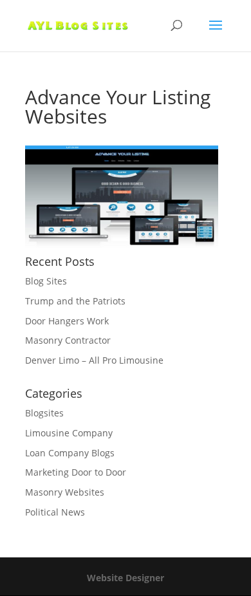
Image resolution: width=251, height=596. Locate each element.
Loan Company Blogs (70, 453)
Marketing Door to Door (75, 472)
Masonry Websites (64, 492)
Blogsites (44, 413)
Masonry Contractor (68, 340)
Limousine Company (69, 433)
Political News (55, 512)
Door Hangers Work (67, 321)
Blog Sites (46, 281)
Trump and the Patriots (75, 301)
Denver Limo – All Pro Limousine (94, 360)
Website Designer (125, 578)
